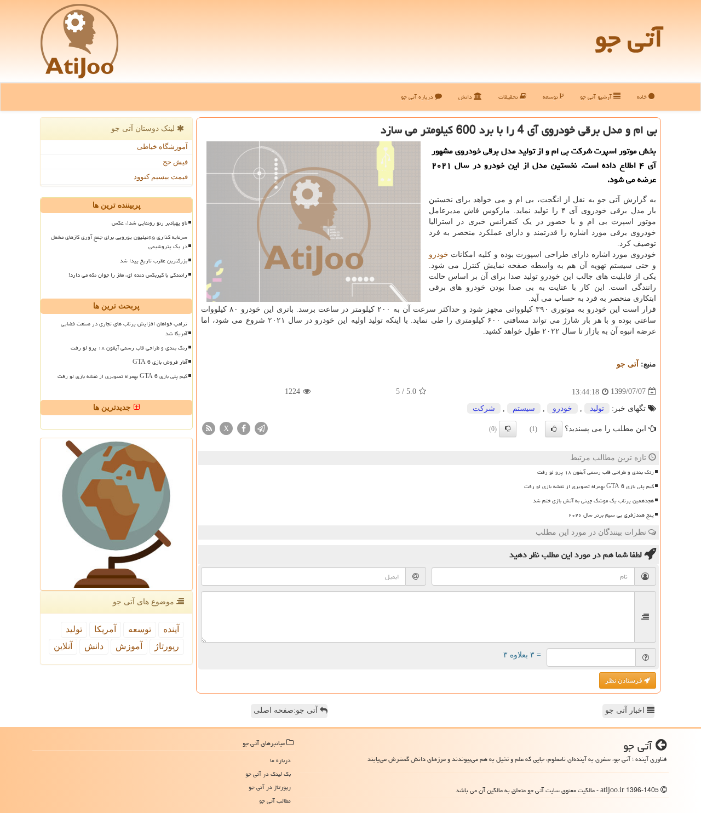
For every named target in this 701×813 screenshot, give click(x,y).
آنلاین (63, 646)
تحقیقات (509, 96)
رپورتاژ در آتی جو (270, 787)
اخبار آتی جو (626, 710)
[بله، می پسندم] (553, 429)
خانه (642, 96)
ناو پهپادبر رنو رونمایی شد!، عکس (149, 222)
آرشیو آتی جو (596, 96)
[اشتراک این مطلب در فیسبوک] (243, 427)
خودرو (439, 254)
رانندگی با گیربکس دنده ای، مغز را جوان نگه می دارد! (127, 275)
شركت (484, 408)
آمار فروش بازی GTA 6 (160, 362)
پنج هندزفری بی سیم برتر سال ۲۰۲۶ (611, 514)
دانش (466, 96)
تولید (597, 408)
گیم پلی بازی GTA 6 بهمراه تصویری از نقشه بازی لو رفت (589, 486)
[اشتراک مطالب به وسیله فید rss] (208, 427)
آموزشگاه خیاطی (162, 146)
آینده (171, 629)
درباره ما (280, 760)
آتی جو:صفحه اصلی (287, 710)
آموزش (129, 646)
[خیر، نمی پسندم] (507, 429)
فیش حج (175, 162)
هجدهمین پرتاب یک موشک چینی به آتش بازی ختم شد (593, 500)
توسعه (551, 96)
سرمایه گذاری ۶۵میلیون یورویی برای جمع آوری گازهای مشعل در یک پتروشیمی (119, 242)
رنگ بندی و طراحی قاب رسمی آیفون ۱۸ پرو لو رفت (595, 472)
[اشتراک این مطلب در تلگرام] (261, 427)
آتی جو (629, 38)
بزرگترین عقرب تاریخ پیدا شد (153, 260)
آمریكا (105, 629)
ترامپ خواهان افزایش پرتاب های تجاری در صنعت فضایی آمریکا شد (124, 328)
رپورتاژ (166, 646)
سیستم (524, 408)
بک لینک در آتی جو (268, 774)
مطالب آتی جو (275, 800)
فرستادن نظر (624, 680)
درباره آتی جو (418, 96)
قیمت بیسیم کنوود (161, 177)
